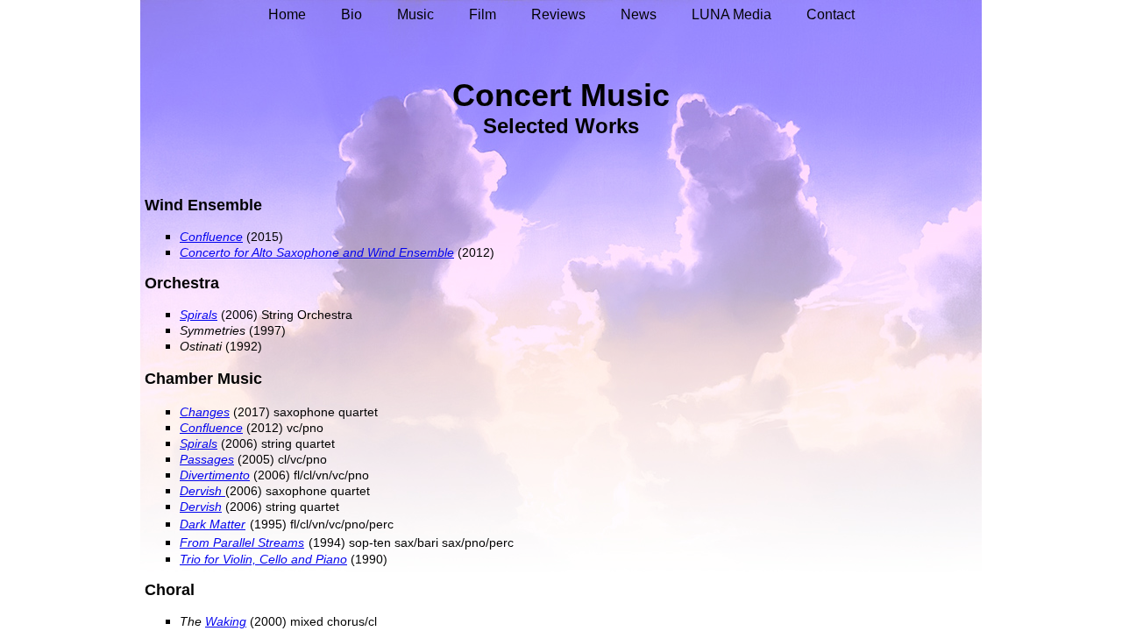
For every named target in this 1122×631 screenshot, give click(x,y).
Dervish (201, 507)
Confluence (211, 428)
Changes (205, 412)
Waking (225, 621)
